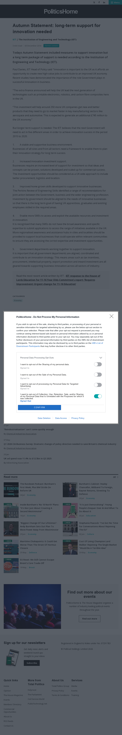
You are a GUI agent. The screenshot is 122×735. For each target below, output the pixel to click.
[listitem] (61, 357)
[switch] (98, 364)
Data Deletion (44, 418)
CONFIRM (39, 407)
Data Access (61, 418)
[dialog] (61, 367)
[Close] (112, 317)
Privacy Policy (77, 418)
